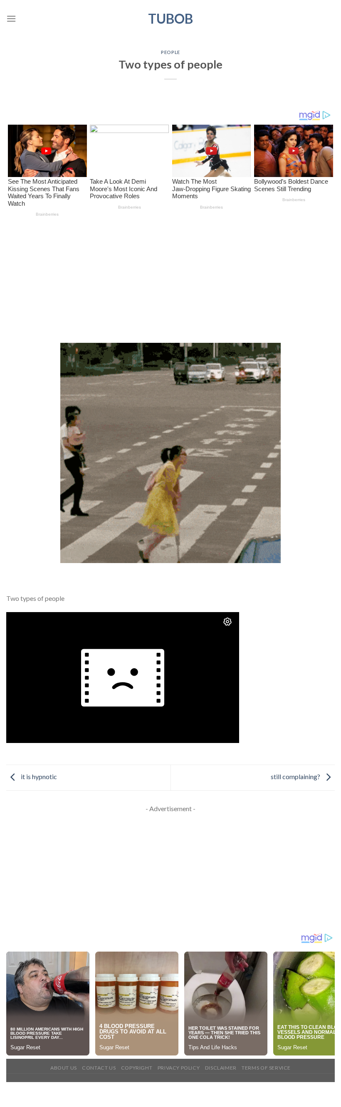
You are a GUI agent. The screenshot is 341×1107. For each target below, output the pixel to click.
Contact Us (99, 1068)
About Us (63, 1068)
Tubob (170, 18)
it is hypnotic (38, 776)
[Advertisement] (170, 281)
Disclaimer (221, 1068)
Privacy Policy (179, 1068)
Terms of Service (266, 1068)
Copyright (137, 1068)
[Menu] (11, 18)
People (170, 52)
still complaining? (296, 776)
